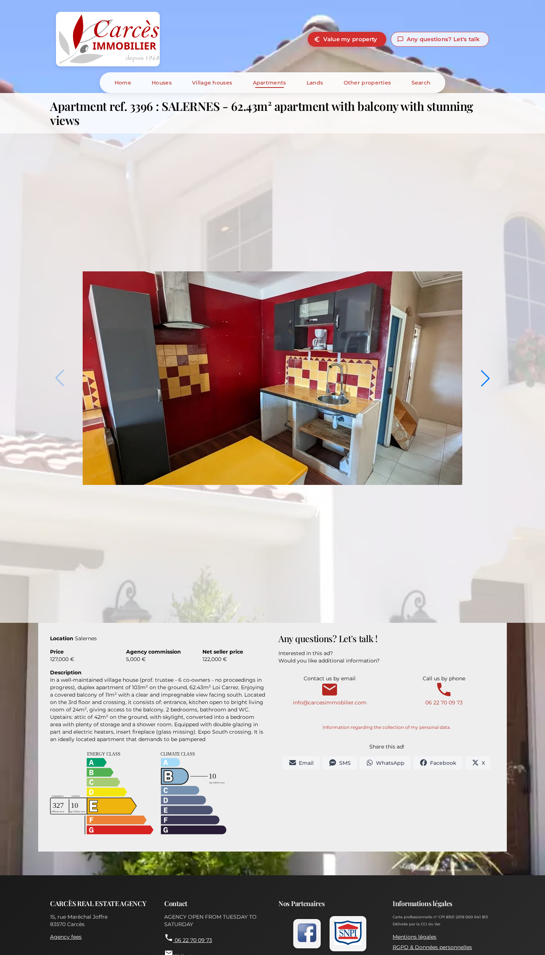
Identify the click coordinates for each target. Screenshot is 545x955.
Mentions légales (414, 936)
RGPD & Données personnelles (432, 947)
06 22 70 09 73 (188, 938)
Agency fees (66, 936)
